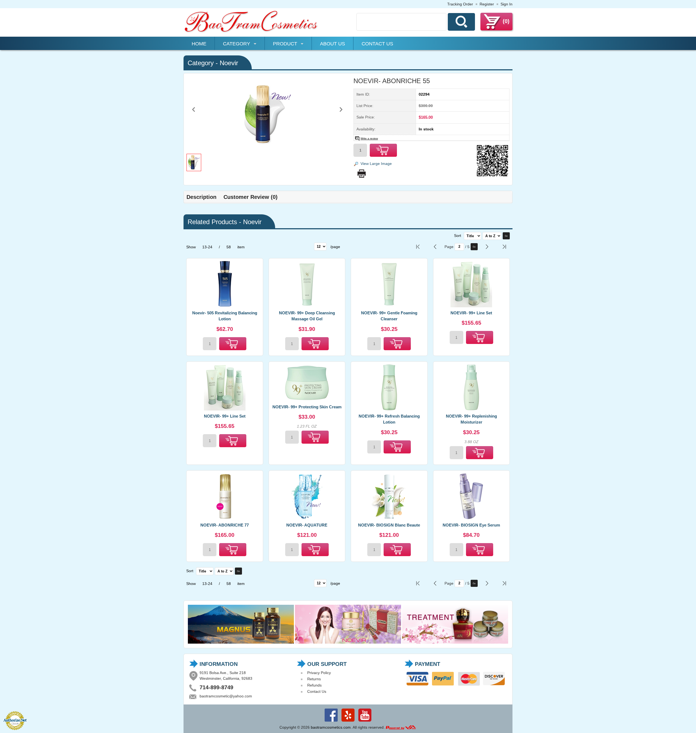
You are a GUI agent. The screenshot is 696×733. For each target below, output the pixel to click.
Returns (314, 679)
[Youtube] (365, 721)
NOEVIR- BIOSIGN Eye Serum (471, 525)
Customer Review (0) (250, 197)
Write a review (369, 138)
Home (199, 43)
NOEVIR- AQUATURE (306, 525)
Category (236, 43)
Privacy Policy (319, 673)
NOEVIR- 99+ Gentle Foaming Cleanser (389, 316)
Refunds (314, 685)
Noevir (229, 63)
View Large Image (376, 163)
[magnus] (241, 642)
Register (487, 4)
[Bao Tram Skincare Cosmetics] (251, 32)
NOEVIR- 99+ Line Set (471, 313)
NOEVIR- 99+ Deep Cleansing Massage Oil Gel (307, 316)
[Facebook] (331, 721)
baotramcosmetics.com (331, 727)
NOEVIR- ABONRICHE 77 (224, 525)
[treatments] (455, 642)
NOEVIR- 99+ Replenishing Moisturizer (471, 419)
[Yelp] (348, 721)
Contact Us (377, 43)
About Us (332, 43)
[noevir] (348, 642)
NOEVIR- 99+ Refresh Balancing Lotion (389, 419)
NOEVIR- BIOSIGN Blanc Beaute (389, 525)
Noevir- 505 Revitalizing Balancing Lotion (224, 316)
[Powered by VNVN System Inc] (401, 727)
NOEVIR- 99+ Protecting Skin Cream (306, 407)
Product (285, 43)
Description (201, 197)
